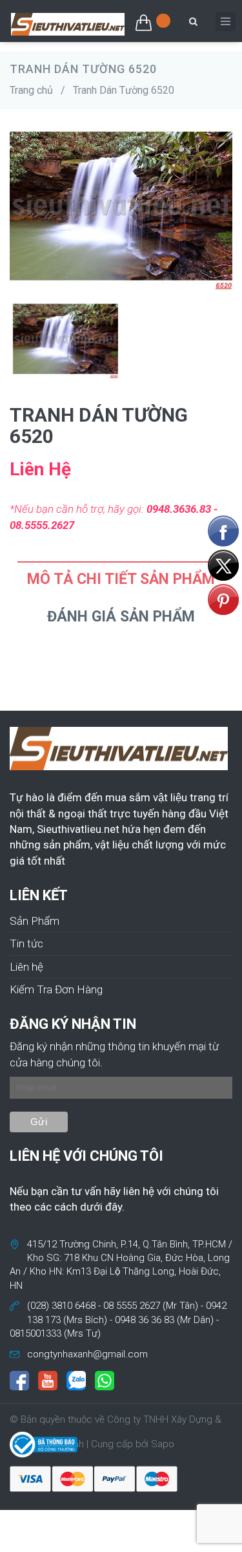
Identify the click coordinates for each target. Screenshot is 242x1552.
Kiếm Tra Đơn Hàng (56, 989)
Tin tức (26, 943)
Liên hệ (26, 966)
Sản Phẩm (34, 920)
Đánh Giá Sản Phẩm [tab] (121, 616)
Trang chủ (31, 90)
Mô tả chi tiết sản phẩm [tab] (121, 579)
